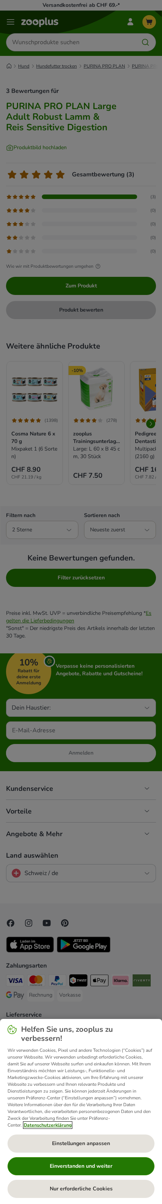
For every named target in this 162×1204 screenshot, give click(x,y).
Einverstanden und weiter (81, 1166)
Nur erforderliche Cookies (81, 1188)
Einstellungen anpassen (81, 1143)
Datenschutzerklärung (48, 1125)
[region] (81, 1111)
